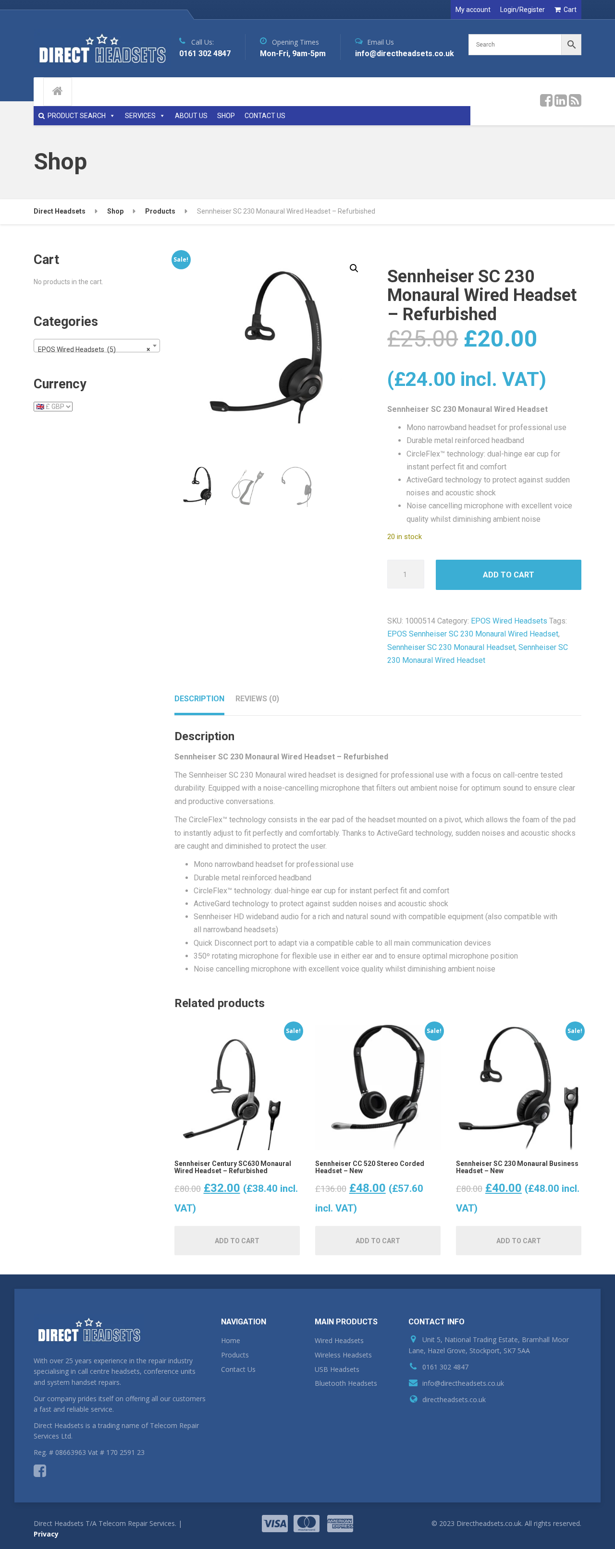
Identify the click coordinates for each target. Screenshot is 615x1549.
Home (230, 1340)
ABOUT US (191, 116)
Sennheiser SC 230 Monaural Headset (451, 647)
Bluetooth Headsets (346, 1383)
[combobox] (97, 345)
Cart (570, 9)
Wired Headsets (339, 1340)
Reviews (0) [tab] (257, 698)
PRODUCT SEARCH (77, 116)
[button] (354, 268)
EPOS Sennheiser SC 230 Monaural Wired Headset (472, 633)
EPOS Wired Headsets (509, 620)
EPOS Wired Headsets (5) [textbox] (94, 349)
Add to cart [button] (237, 1241)
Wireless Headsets (343, 1354)
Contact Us (238, 1369)
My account (473, 9)
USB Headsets (337, 1369)
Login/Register (522, 9)
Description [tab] (199, 698)
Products (235, 1354)
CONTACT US (265, 116)
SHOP (226, 116)
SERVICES (140, 116)
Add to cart (508, 574)
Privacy (46, 1533)
